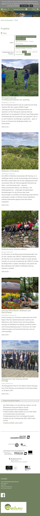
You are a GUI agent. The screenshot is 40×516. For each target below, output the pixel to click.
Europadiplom (20, 54)
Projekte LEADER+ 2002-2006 (12, 423)
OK (31, 6)
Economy (29, 48)
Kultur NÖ (18, 52)
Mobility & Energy (21, 48)
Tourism (31, 41)
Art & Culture (19, 44)
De (34, 9)
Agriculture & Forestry (22, 41)
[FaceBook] (3, 495)
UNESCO (27, 54)
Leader (29, 52)
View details (24, 6)
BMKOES (34, 52)
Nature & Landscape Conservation (26, 37)
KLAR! (24, 52)
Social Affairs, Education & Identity (26, 46)
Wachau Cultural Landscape (7, 20)
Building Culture (20, 39)
